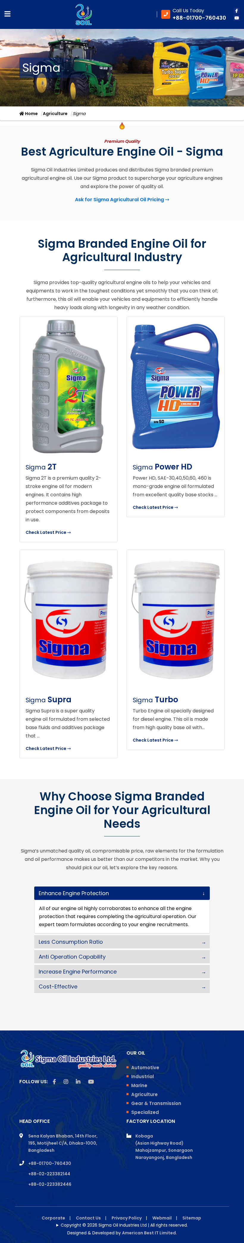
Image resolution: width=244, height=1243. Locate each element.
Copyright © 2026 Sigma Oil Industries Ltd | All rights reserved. (124, 1225)
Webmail (162, 1218)
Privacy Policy (127, 1218)
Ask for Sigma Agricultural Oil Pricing (122, 199)
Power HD (162, 466)
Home (31, 114)
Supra (48, 699)
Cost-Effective (58, 986)
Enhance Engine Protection (74, 893)
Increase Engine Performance (78, 971)
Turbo (155, 699)
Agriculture (55, 114)
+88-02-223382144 (49, 1174)
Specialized (145, 1112)
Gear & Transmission (156, 1103)
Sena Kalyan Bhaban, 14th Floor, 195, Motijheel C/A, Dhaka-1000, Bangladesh (63, 1143)
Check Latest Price (48, 532)
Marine (139, 1085)
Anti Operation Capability (72, 956)
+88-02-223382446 (49, 1184)
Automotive (145, 1067)
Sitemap (191, 1218)
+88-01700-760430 (49, 1163)
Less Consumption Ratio (71, 942)
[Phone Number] (193, 14)
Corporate (53, 1218)
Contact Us (88, 1218)
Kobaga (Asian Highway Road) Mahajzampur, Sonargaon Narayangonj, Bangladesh (164, 1146)
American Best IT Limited (149, 1233)
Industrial (142, 1076)
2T (41, 466)
